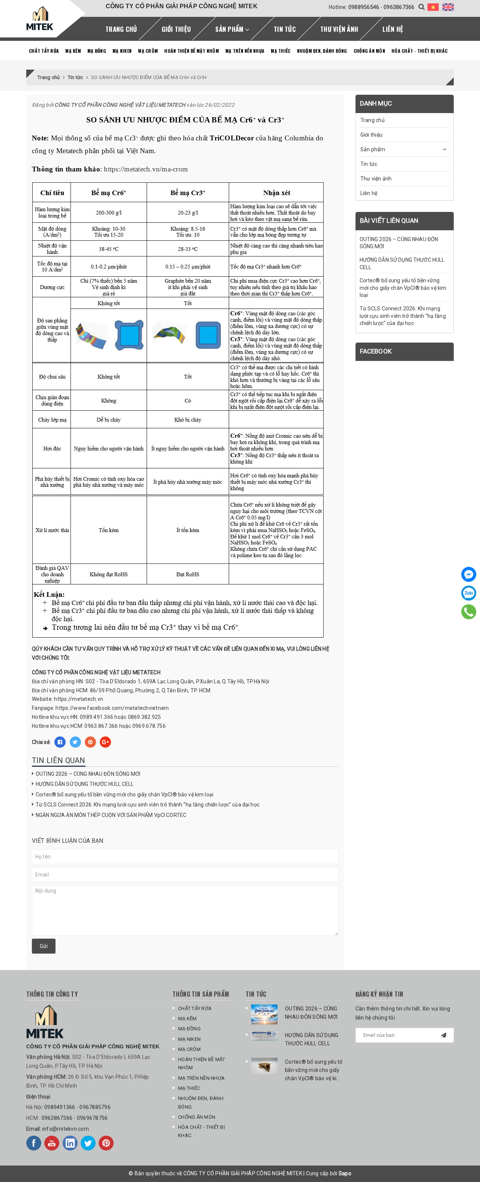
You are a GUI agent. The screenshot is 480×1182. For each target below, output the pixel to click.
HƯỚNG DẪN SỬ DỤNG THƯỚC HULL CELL (85, 784)
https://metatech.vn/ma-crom (146, 169)
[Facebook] (468, 574)
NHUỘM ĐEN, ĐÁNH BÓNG (322, 51)
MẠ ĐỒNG (96, 51)
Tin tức (285, 29)
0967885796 (95, 1107)
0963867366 (399, 7)
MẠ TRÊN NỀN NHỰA (244, 51)
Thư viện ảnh (339, 29)
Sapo (345, 1173)
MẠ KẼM (73, 51)
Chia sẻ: (41, 742)
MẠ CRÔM (148, 51)
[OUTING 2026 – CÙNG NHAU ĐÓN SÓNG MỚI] (264, 1014)
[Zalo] (468, 593)
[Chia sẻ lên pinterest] (90, 742)
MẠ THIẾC (280, 51)
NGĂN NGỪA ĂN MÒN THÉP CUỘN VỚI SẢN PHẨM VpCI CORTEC (111, 815)
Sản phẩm (230, 29)
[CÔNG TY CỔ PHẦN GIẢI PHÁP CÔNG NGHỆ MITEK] (39, 18)
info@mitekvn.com (65, 1129)
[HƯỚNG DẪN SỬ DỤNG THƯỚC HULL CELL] (264, 1036)
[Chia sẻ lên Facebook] (60, 742)
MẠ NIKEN (122, 51)
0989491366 (59, 1107)
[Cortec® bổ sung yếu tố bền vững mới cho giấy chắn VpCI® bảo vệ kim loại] (264, 1066)
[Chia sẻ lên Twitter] (75, 742)
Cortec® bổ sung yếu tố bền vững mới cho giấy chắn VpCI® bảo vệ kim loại (124, 794)
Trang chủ (121, 29)
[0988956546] (469, 612)
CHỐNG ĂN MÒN (369, 51)
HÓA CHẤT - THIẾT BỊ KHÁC (419, 51)
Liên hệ (392, 29)
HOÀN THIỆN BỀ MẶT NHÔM (191, 51)
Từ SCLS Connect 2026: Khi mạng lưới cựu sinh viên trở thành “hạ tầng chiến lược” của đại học (148, 805)
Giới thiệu (176, 29)
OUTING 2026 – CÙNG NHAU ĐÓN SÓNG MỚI (88, 774)
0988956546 (364, 7)
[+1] (105, 742)
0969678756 (92, 1118)
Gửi (44, 946)
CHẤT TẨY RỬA (44, 51)
